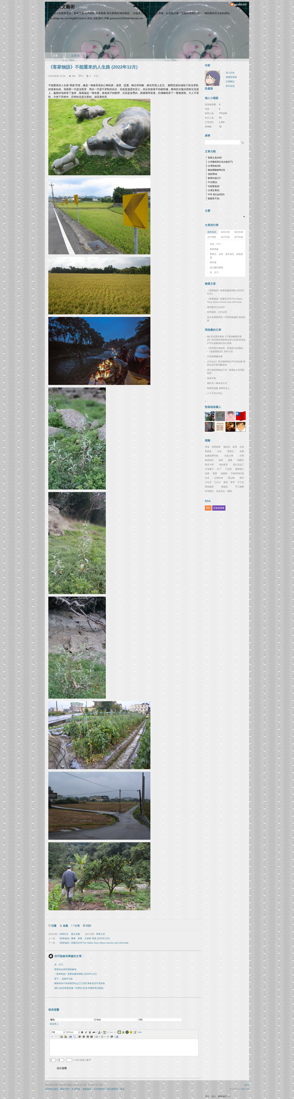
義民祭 (226, 447)
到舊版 (83, 7)
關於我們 (64, 1089)
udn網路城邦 (240, 4)
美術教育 (223, 464)
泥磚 (207, 473)
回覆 (53, 925)
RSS (208, 508)
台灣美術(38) (214, 166)
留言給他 (230, 86)
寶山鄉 (231, 478)
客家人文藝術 (62, 6)
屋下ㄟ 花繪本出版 (63, 978)
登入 (207, 1096)
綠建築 (224, 473)
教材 (221, 460)
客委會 (208, 451)
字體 (53, 1032)
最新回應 (225, 232)
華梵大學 (209, 464)
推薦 (65, 925)
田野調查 (216, 447)
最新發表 (211, 232)
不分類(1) (212, 182)
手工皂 (240, 482)
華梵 (232, 482)
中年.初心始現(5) (216, 194)
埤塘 (207, 447)
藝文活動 (75, 934)
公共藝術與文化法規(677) (220, 161)
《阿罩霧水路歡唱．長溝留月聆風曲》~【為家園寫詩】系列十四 (226, 350)
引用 (77, 925)
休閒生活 (63, 934)
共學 (242, 455)
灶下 (219, 469)
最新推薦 (238, 232)
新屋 (235, 447)
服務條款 (87, 1089)
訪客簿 (75, 55)
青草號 (213, 262)
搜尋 (243, 142)
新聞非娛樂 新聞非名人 (218, 388)
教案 (230, 460)
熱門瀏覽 (211, 237)
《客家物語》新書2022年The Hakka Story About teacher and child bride (93, 943)
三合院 (228, 469)
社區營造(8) (213, 186)
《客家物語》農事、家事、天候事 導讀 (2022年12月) (84, 938)
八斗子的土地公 (215, 393)
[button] (57, 1032)
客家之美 (100, 934)
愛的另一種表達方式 (217, 383)
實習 (225, 482)
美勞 (242, 451)
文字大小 (70, 1032)
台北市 (208, 482)
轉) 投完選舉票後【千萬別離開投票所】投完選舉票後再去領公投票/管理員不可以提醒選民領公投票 (226, 339)
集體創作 (209, 460)
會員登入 (54, 1024)
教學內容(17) (214, 178)
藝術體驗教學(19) (216, 170)
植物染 (224, 486)
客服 (122, 1089)
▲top (246, 1085)
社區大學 (228, 455)
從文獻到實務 (216, 267)
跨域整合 (209, 491)
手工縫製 (239, 486)
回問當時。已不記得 (217, 312)
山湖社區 (218, 478)
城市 (242, 478)
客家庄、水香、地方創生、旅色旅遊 (226, 256)
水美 (219, 451)
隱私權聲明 (112, 1089)
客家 (215, 473)
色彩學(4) (212, 174)
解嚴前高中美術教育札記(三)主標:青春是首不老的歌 (79, 983)
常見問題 (75, 1089)
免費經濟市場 (211, 455)
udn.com (245, 1089)
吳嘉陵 (209, 88)
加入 (213, 1096)
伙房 (242, 447)
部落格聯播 (218, 508)
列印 (88, 925)
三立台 (217, 482)
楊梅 (229, 491)
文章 (55, 55)
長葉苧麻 (211, 378)
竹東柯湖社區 (237, 473)
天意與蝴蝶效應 (215, 356)
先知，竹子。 (216, 244)
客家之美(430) (215, 157)
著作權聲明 (99, 1089)
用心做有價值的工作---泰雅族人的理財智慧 (225, 372)
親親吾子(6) (213, 198)
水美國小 (209, 469)
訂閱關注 (230, 81)
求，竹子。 (59, 964)
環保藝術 (209, 486)
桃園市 (240, 460)
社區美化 (220, 491)
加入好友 (230, 72)
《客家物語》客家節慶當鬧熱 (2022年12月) (75, 974)
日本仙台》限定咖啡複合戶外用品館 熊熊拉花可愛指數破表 (226, 363)
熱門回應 (225, 237)
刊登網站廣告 (51, 1089)
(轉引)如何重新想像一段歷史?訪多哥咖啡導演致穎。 (79, 988)
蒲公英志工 (238, 464)
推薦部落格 (231, 77)
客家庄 (230, 451)
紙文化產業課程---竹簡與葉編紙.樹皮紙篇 (226, 319)
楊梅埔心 (239, 469)
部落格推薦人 (213, 406)
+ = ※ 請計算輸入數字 (73, 1060)
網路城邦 (222, 1096)
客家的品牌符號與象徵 (65, 969)
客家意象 (214, 249)
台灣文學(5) (213, 190)
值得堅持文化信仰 (216, 307)
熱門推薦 (238, 237)
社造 (207, 478)
